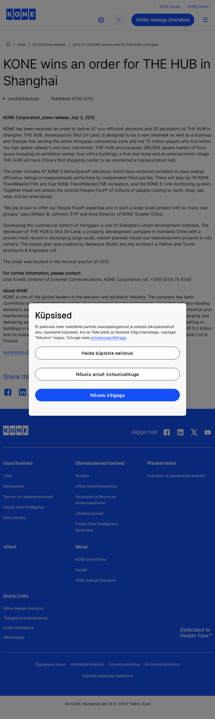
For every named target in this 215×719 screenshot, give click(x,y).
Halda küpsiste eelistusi (107, 353)
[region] (107, 359)
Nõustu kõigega (107, 395)
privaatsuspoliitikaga (108, 337)
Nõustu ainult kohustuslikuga (107, 374)
